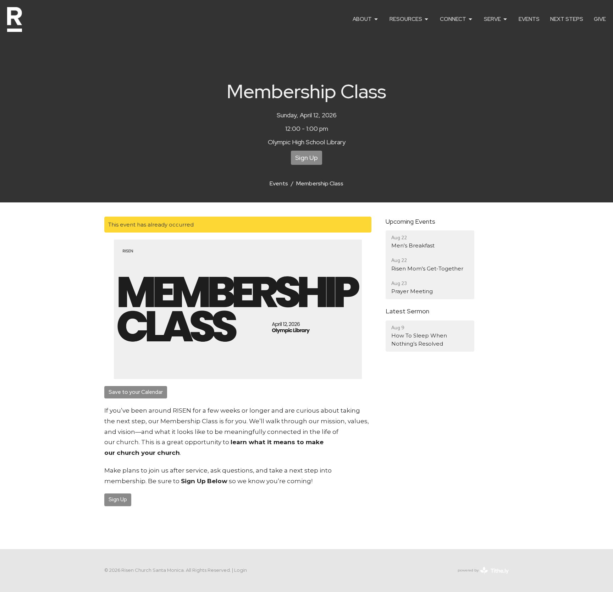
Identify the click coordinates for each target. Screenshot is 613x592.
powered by (480, 576)
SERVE (492, 19)
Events (279, 183)
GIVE (600, 19)
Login (240, 570)
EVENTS (529, 19)
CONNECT (453, 19)
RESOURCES (406, 19)
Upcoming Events (410, 221)
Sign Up (306, 157)
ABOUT (362, 19)
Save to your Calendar (136, 392)
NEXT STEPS (566, 19)
